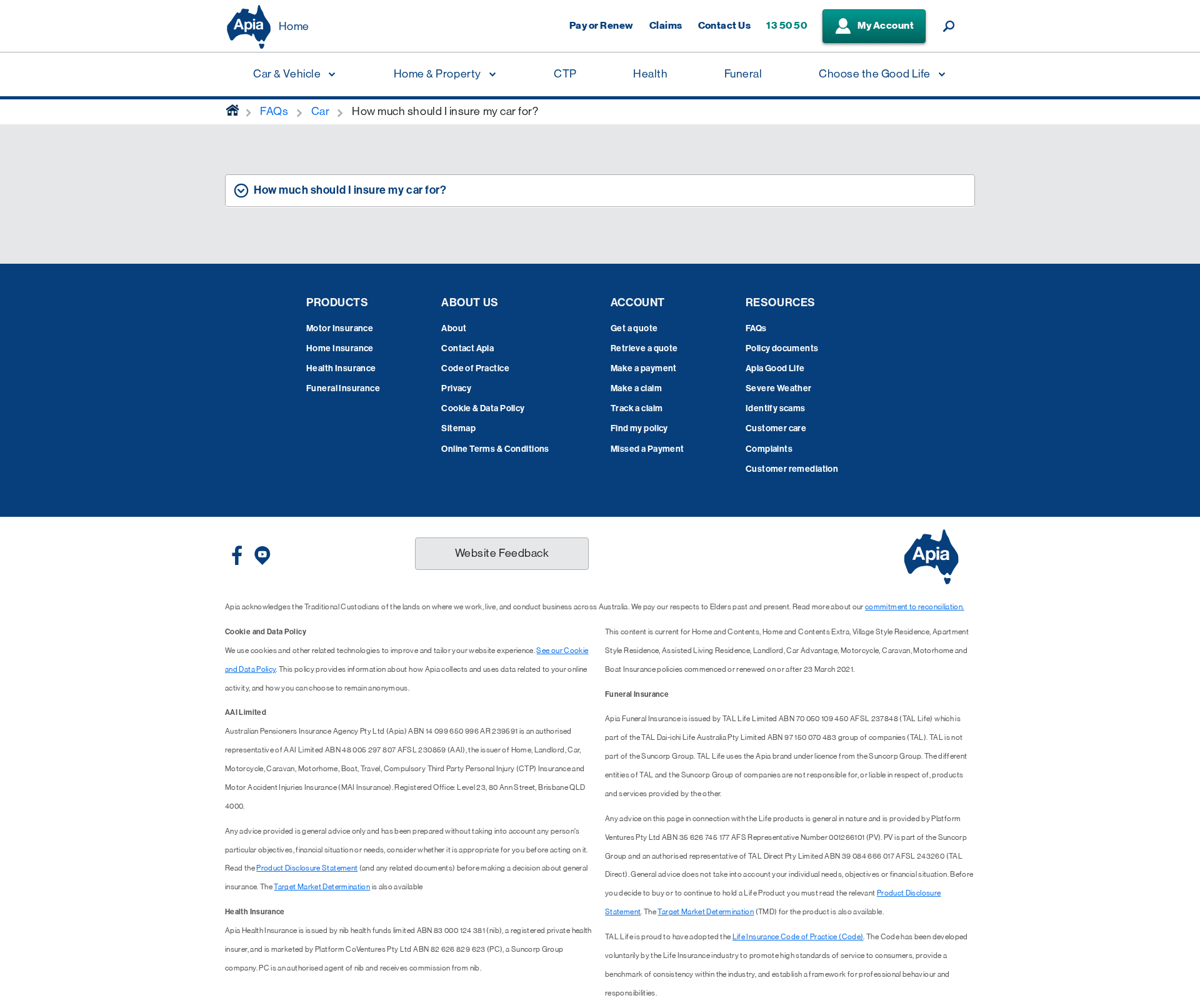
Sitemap (458, 428)
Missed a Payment (647, 449)
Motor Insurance (339, 328)
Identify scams (776, 408)
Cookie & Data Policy (482, 408)
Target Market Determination (322, 886)
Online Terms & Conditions (495, 449)
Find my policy (639, 428)
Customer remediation (792, 469)
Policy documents (782, 348)
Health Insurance (341, 368)
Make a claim (636, 388)
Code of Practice (475, 368)
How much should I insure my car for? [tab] (350, 190)
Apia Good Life (775, 368)
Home (294, 26)
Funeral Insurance (343, 388)
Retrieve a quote (644, 348)
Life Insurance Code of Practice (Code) (798, 936)
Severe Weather (779, 388)
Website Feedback (502, 553)
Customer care (776, 428)
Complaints (769, 449)
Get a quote (634, 328)
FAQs (756, 328)
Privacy (456, 388)
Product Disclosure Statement (307, 868)
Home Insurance (340, 348)
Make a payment (644, 368)
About (453, 328)
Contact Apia (467, 348)
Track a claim (636, 408)
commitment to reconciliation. (914, 606)
